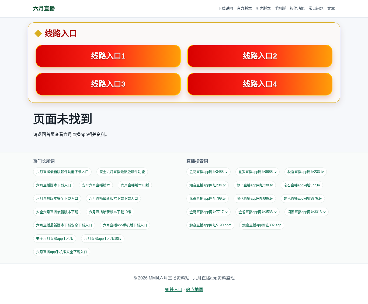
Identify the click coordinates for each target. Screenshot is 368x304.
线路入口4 (260, 84)
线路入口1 (108, 56)
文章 (331, 8)
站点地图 (194, 289)
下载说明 (225, 8)
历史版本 (263, 8)
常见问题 (316, 8)
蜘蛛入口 (173, 289)
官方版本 (244, 8)
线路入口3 (108, 84)
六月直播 (44, 9)
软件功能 (297, 8)
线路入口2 (260, 56)
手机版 (280, 8)
